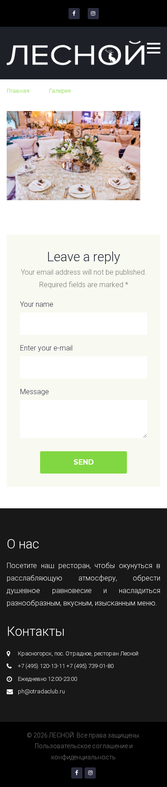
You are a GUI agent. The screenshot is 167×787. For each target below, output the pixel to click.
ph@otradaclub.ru (41, 691)
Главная (18, 90)
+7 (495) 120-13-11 (41, 666)
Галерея (60, 90)
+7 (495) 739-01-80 (90, 666)
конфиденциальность (83, 757)
